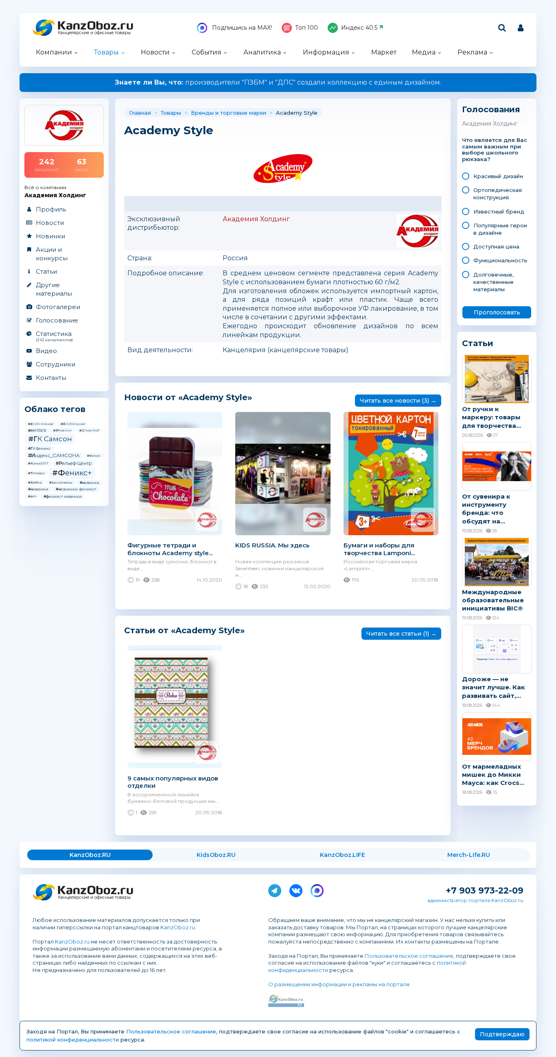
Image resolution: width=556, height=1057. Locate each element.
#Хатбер (35, 482)
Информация (326, 52)
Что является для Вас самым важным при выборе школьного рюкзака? (494, 150)
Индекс (359, 27)
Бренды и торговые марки (228, 113)
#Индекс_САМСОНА (54, 455)
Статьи (46, 271)
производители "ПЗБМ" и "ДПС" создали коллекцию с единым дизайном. (278, 82)
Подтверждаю (502, 1034)
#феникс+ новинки (63, 496)
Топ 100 (306, 27)
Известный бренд (498, 211)
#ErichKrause (73, 424)
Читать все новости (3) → (398, 400)
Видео (46, 351)
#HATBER (37, 430)
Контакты (51, 377)
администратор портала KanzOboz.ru (475, 900)
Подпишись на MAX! (241, 27)
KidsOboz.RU (216, 855)
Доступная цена (496, 246)
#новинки (38, 489)
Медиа (424, 52)
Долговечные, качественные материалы (493, 281)
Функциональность (500, 260)
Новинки (50, 236)
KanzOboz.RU (90, 855)
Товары (106, 52)
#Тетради (36, 473)
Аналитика (262, 52)
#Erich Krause (40, 424)
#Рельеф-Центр (74, 463)
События (206, 52)
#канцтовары (60, 482)
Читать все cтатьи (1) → (401, 633)
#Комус (93, 455)
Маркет (383, 52)
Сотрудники (55, 364)
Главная (140, 113)
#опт (32, 496)
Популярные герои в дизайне (500, 229)
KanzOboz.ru (177, 927)
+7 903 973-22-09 (484, 890)
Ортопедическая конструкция (497, 194)
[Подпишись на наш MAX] (317, 889)
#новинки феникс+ (76, 489)
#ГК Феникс (39, 448)
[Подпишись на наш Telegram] (274, 889)
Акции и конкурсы (52, 254)
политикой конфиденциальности (72, 1039)
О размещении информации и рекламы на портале (339, 984)
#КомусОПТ (38, 463)
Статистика (54, 336)
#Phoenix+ (62, 430)
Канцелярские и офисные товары (94, 32)
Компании (54, 52)
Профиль (51, 209)
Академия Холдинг (256, 219)
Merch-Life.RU (468, 855)
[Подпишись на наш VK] (295, 889)
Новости (155, 52)
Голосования (491, 109)
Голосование (57, 320)
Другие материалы (54, 289)
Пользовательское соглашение (409, 955)
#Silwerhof (89, 430)
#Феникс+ (72, 473)
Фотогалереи (58, 307)
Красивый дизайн (498, 176)
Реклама (472, 52)
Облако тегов (54, 409)
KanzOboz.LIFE (342, 855)
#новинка (89, 482)
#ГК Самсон (50, 439)
